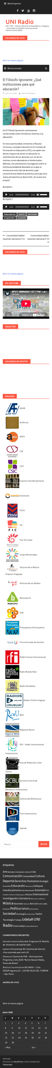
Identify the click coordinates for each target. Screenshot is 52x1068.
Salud (25, 908)
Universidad (18, 926)
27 (39, 1037)
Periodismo (6, 909)
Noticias (26, 904)
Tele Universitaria (27, 813)
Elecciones (29, 886)
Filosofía (22, 218)
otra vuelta (43, 904)
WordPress (18, 1061)
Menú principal (14, 68)
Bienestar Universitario (16, 872)
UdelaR (22, 828)
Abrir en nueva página (13, 60)
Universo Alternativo (31, 926)
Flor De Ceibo (25, 540)
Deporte (8, 881)
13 (39, 1028)
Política (15, 908)
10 (19, 1028)
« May (7, 1047)
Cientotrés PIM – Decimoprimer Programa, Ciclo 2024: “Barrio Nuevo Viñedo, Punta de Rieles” (24, 959)
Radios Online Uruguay (34, 700)
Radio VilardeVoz (27, 686)
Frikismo (12, 895)
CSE (21, 451)
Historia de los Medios (29, 583)
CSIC (21, 466)
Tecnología (8, 919)
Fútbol (17, 895)
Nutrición (34, 903)
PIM (21, 612)
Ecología (44, 881)
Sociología (21, 914)
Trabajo (18, 919)
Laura (5, 949)
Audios (22, 214)
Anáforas (23, 422)
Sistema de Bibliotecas (30, 798)
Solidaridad (30, 914)
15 (6, 1032)
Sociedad (9, 913)
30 (13, 1042)
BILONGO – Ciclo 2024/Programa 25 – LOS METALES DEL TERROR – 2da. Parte (25, 970)
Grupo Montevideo (28, 554)
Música (8, 903)
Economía (7, 886)
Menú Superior (14, 3)
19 (32, 1032)
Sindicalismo (34, 909)
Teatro (38, 913)
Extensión (24, 495)
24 (19, 1037)
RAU (21, 714)
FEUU (22, 510)
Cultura (40, 876)
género (23, 895)
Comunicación (12, 876)
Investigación (10, 898)
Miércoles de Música (38, 899)
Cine (33, 871)
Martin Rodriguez (28, 93)
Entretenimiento (27, 890)
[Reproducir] (6, 194)
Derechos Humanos (27, 881)
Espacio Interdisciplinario (31, 480)
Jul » (33, 1047)
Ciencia (28, 872)
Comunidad (29, 876)
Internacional (40, 894)
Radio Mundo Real (28, 671)
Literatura (24, 898)
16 (13, 1032)
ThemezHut (7, 1064)
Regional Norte (26, 729)
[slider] (44, 194)
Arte (5, 871)
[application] (26, 194)
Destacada (32, 214)
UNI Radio (20, 21)
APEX (22, 436)
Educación (18, 886)
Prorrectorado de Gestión (31, 642)
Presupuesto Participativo (32, 627)
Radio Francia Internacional (32, 657)
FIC (21, 525)
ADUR (22, 408)
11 (26, 1028)
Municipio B (25, 598)
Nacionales (18, 903)
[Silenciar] (37, 194)
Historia (28, 894)
